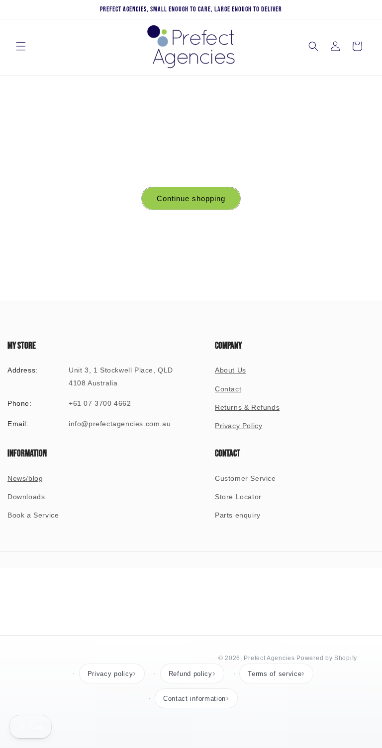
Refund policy (190, 673)
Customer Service (245, 478)
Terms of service (274, 673)
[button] (21, 46)
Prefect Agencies (269, 658)
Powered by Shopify (326, 658)
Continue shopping (191, 198)
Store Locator (238, 497)
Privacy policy (110, 673)
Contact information (194, 698)
